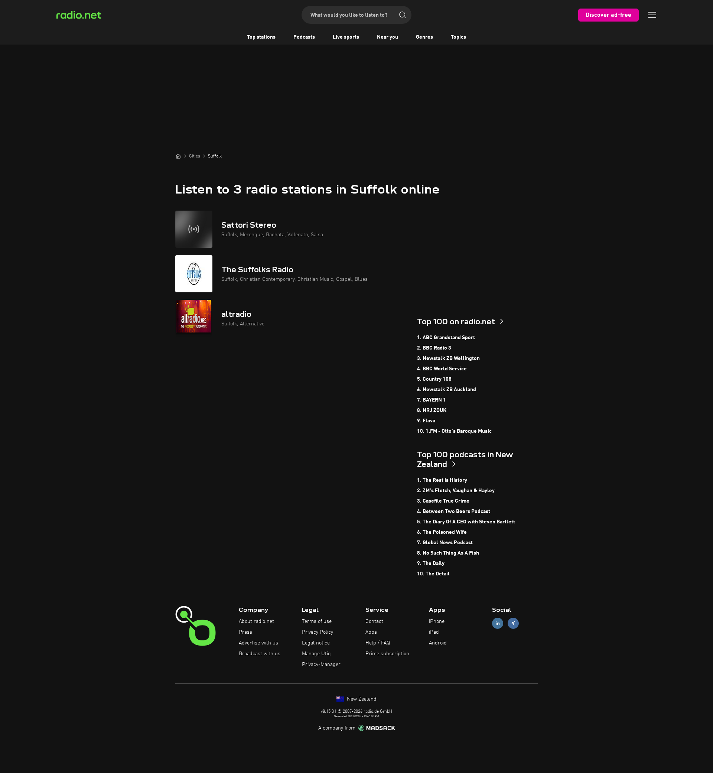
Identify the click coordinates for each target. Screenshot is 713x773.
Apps (371, 632)
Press (245, 632)
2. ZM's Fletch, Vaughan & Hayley (456, 490)
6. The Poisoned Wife (442, 532)
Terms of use (317, 621)
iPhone (437, 621)
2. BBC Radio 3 (434, 348)
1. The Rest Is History (442, 480)
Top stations (261, 37)
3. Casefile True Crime (443, 501)
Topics (458, 37)
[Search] (402, 14)
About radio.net (256, 621)
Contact (374, 621)
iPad (434, 632)
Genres (424, 37)
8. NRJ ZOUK (431, 410)
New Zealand (361, 699)
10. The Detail (433, 573)
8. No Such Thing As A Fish (448, 553)
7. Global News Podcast (445, 542)
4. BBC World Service (442, 368)
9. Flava (426, 420)
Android (438, 643)
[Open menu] (652, 14)
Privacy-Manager (321, 664)
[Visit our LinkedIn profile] (498, 623)
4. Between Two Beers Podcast (453, 511)
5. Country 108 (434, 379)
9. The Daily (431, 563)
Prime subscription (387, 653)
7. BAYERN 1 (431, 400)
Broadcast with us (259, 653)
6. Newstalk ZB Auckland (446, 389)
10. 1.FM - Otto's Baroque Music (454, 431)
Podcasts (304, 37)
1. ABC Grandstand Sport (446, 337)
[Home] (178, 156)
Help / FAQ (377, 643)
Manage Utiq (316, 653)
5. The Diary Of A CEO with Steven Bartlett (466, 521)
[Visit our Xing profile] (513, 623)
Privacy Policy (317, 632)
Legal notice (316, 643)
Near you (387, 37)
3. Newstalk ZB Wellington (448, 358)
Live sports (346, 37)
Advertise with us (258, 643)
